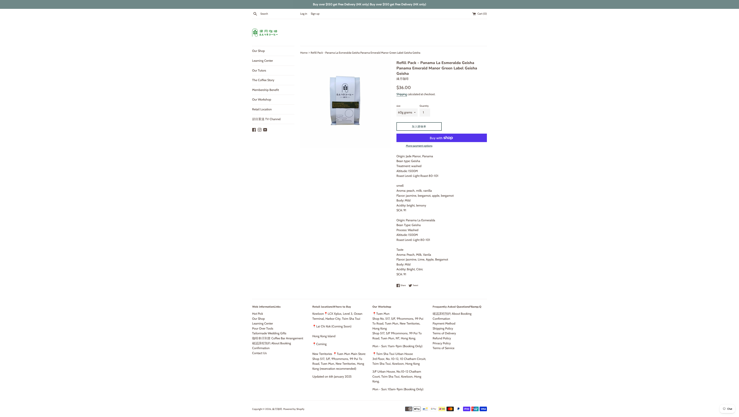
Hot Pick (257, 313)
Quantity (424, 105)
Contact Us (259, 353)
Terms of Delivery (444, 333)
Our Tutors (259, 70)
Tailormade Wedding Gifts (269, 333)
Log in (303, 13)
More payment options (419, 145)
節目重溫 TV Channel (266, 119)
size (398, 105)
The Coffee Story (263, 80)
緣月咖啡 (277, 409)
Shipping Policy (443, 328)
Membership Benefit (265, 90)
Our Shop (258, 51)
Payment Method (444, 323)
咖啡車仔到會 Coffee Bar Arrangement (277, 338)
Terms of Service (443, 348)
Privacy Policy (442, 343)
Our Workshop (261, 99)
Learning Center (262, 60)
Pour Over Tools (262, 328)
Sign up (315, 13)
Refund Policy (442, 338)
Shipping (401, 94)
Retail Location (262, 109)
